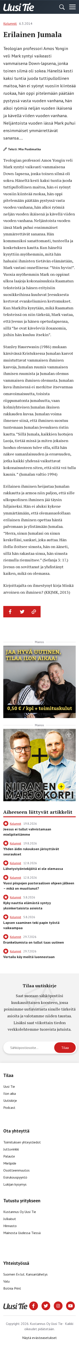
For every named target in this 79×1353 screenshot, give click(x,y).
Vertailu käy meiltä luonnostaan (29, 957)
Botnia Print (12, 1288)
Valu (6, 1281)
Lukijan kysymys (15, 1184)
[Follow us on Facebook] (33, 1305)
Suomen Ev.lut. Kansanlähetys (25, 1274)
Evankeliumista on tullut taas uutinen (33, 942)
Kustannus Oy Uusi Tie (19, 1212)
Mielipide (9, 1163)
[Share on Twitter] (22, 611)
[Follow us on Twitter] (45, 1305)
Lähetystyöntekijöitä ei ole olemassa (33, 868)
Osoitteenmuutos (16, 1170)
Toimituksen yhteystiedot (22, 1142)
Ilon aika (9, 1093)
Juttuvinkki (11, 1149)
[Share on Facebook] (10, 611)
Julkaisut (9, 1219)
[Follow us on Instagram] (58, 1305)
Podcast (9, 1107)
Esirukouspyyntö (15, 1177)
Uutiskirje (10, 1100)
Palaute (9, 1156)
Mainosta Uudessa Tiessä (22, 1233)
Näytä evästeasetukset (39, 1337)
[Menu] (72, 7)
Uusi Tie (9, 1086)
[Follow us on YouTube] (70, 1305)
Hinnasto (10, 1226)
